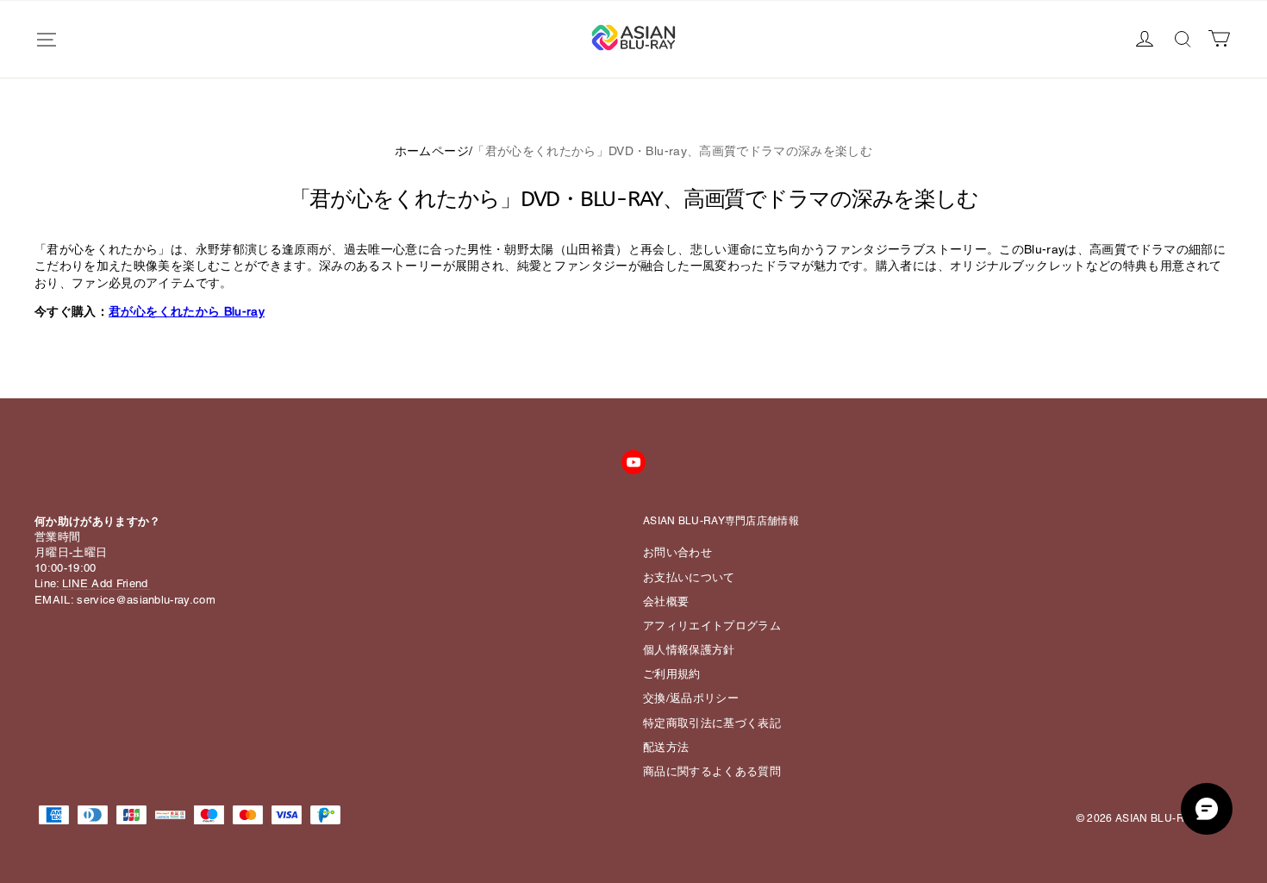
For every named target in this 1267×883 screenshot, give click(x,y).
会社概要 (666, 601)
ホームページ (432, 151)
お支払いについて (689, 577)
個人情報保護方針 (689, 649)
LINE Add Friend (105, 583)
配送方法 (666, 747)
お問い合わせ (677, 552)
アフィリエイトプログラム (712, 625)
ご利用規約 (672, 673)
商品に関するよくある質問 (712, 771)
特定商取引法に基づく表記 (712, 723)
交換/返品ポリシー (691, 698)
